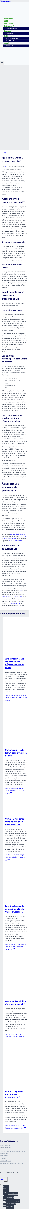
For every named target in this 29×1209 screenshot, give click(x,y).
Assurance (8, 18)
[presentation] (16, 635)
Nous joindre (4, 1155)
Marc (5, 166)
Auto (6, 21)
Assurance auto (5, 1145)
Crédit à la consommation (12, 38)
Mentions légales (5, 1161)
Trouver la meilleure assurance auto (11, 1163)
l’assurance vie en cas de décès (12, 597)
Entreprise (6, 1192)
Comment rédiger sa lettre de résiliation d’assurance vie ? (14, 822)
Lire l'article (16, 698)
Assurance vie (9, 33)
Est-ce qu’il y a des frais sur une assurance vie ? (14, 1094)
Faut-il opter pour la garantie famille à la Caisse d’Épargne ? (14, 909)
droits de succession (15, 541)
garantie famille (15, 603)
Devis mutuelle (9, 45)
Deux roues (8, 23)
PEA (20, 590)
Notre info (3, 1158)
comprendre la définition (18, 534)
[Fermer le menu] (0, 1183)
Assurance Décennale (11, 28)
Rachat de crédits (10, 40)
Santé (4, 1205)
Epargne (4, 153)
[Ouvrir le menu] (2, 63)
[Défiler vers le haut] (2, 1179)
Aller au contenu (5, 1)
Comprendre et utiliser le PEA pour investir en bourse (16, 753)
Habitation (6, 1199)
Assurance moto (5, 1147)
